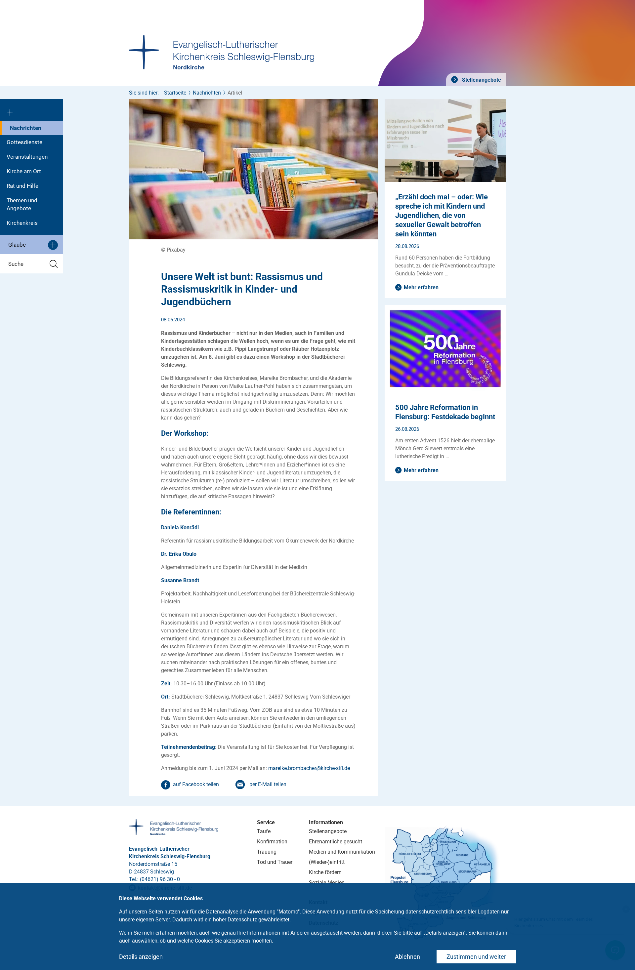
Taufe (264, 831)
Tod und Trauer (274, 862)
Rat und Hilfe (22, 185)
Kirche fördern (325, 872)
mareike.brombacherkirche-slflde (309, 768)
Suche (15, 264)
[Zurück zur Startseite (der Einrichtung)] (31, 110)
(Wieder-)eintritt (327, 862)
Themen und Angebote (22, 204)
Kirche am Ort (24, 171)
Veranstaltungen (27, 156)
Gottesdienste (24, 142)
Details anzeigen (141, 956)
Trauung (266, 852)
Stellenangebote (481, 80)
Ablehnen (407, 956)
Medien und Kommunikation (342, 852)
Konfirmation (272, 841)
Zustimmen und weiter (476, 956)
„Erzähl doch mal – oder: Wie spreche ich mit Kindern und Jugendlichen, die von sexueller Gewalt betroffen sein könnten (441, 215)
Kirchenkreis (22, 223)
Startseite (175, 93)
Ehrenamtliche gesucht (335, 841)
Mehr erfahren (421, 287)
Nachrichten (25, 128)
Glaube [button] (17, 244)
